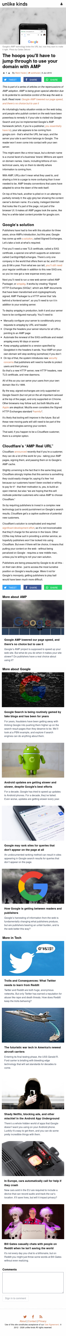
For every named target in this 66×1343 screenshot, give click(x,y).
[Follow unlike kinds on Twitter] (25, 1316)
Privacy (42, 1321)
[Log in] (61, 4)
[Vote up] (3, 72)
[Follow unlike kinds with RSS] (41, 1316)
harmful (37, 411)
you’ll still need (54, 265)
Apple (5, 407)
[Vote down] (9, 72)
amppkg (21, 283)
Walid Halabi (20, 72)
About (23, 1321)
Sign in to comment (15, 1298)
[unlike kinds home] (14, 4)
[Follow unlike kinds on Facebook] (33, 1316)
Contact (32, 1321)
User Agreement (52, 1324)
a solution (27, 238)
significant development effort (18, 528)
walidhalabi (35, 72)
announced (20, 451)
